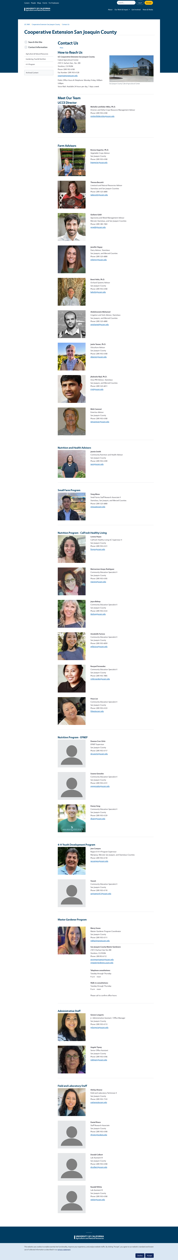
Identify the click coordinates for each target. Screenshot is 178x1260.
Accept (149, 1255)
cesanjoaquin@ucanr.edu (68, 75)
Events (45, 3)
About (110, 9)
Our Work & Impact (121, 9)
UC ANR (27, 24)
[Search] (134, 3)
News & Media (148, 9)
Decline (140, 1255)
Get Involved (136, 9)
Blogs (39, 3)
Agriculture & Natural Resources (37, 54)
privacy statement (64, 1249)
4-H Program (30, 64)
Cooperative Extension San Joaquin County (46, 24)
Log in (140, 3)
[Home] (37, 9)
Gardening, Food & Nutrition (36, 59)
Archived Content (32, 72)
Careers (27, 3)
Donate (148, 3)
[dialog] (89, 1251)
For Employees (54, 3)
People (33, 3)
